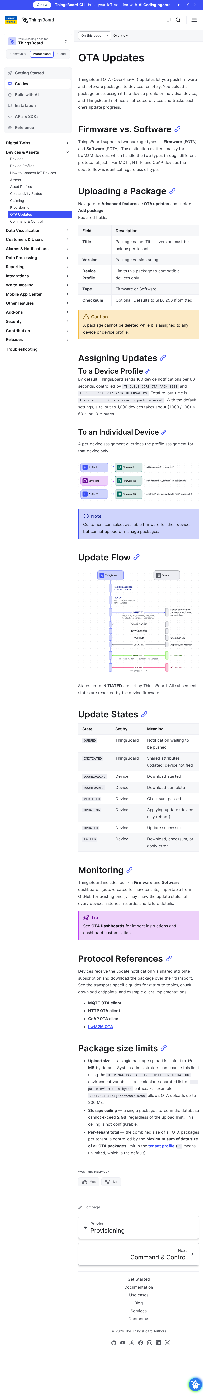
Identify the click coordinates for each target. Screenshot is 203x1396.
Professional (42, 54)
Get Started (139, 1279)
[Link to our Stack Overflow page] (131, 1342)
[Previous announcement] (188, 5)
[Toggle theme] (168, 20)
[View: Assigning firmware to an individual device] (138, 480)
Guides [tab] (21, 83)
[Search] (178, 20)
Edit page (92, 1207)
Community (18, 54)
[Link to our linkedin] (158, 1342)
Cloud (61, 54)
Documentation (138, 1287)
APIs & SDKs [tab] (27, 116)
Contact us (138, 1318)
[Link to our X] (167, 1342)
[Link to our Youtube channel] (122, 1342)
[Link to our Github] (113, 1342)
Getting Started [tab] (29, 72)
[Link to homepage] (37, 19)
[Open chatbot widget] (195, 1384)
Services (139, 1310)
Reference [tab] (24, 127)
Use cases (138, 1295)
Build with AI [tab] (27, 94)
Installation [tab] (25, 105)
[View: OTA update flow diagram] (138, 621)
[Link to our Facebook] (140, 1342)
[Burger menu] (194, 20)
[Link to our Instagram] (149, 1342)
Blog (138, 1302)
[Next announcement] (195, 5)
